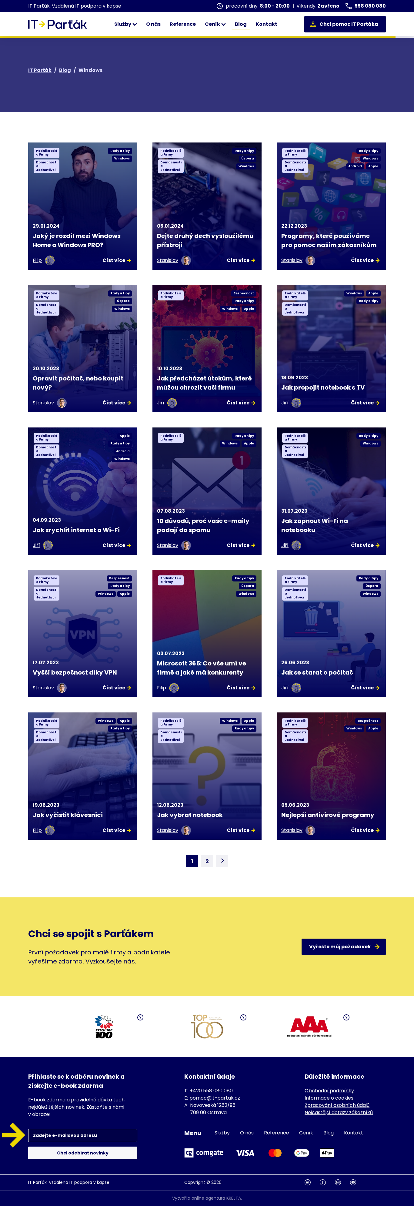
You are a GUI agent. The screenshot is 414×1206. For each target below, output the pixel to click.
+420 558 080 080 (211, 1090)
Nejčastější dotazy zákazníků (339, 1112)
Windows (122, 158)
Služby (123, 24)
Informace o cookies (329, 1097)
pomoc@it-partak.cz (214, 1097)
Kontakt (266, 24)
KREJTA (233, 1198)
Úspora (247, 158)
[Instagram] (342, 1182)
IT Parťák (40, 70)
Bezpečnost (243, 293)
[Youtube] (357, 1182)
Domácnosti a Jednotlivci (46, 166)
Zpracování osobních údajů (337, 1105)
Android (355, 166)
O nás (153, 24)
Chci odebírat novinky (83, 1153)
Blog (241, 24)
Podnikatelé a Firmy (46, 153)
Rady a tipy (120, 151)
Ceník (213, 24)
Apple (373, 166)
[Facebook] (327, 1182)
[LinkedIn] (312, 1182)
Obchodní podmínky (329, 1090)
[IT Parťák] (57, 24)
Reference (183, 24)
